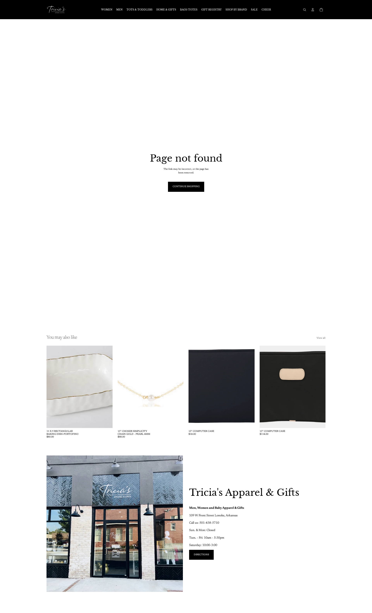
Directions (201, 555)
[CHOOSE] (319, 422)
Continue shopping (186, 186)
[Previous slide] (52, 387)
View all (321, 338)
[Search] (304, 9)
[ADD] (106, 422)
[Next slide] (107, 387)
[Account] (312, 9)
